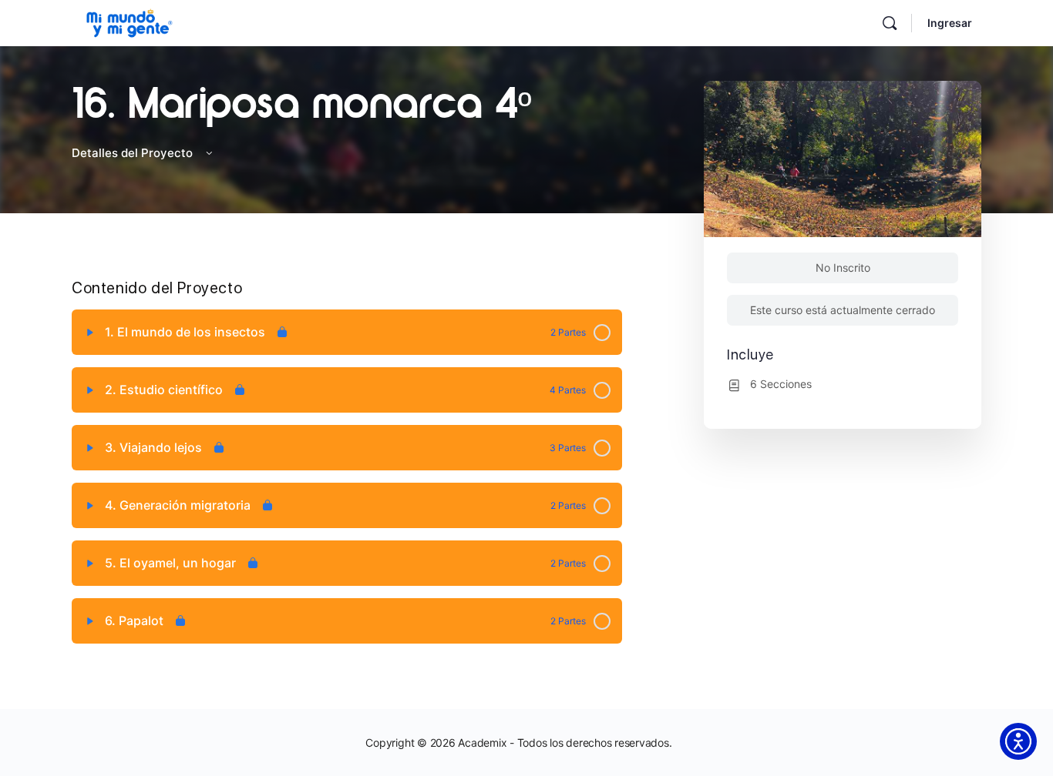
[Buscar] (889, 23)
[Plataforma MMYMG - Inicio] (129, 21)
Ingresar (949, 22)
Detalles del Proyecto (134, 153)
